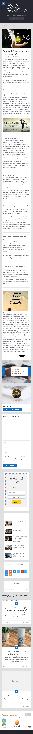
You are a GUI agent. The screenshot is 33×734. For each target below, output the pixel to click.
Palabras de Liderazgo (16, 696)
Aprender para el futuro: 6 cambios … (19, 546)
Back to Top (29, 732)
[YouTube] (22, 571)
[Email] (6, 574)
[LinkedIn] (14, 571)
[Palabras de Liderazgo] (16, 681)
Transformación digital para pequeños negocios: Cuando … (20, 554)
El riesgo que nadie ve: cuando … (19, 522)
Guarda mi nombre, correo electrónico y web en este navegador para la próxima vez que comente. (16, 459)
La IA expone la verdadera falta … (19, 529)
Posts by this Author (12, 409)
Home (3, 25)
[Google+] (10, 571)
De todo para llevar (10, 25)
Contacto (17, 732)
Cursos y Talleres (9, 732)
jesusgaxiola (16, 56)
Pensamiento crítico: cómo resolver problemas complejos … (20, 539)
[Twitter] (18, 571)
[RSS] (10, 574)
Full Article (25, 622)
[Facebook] (6, 571)
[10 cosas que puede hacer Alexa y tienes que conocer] (16, 637)
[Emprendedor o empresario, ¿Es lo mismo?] (16, 38)
